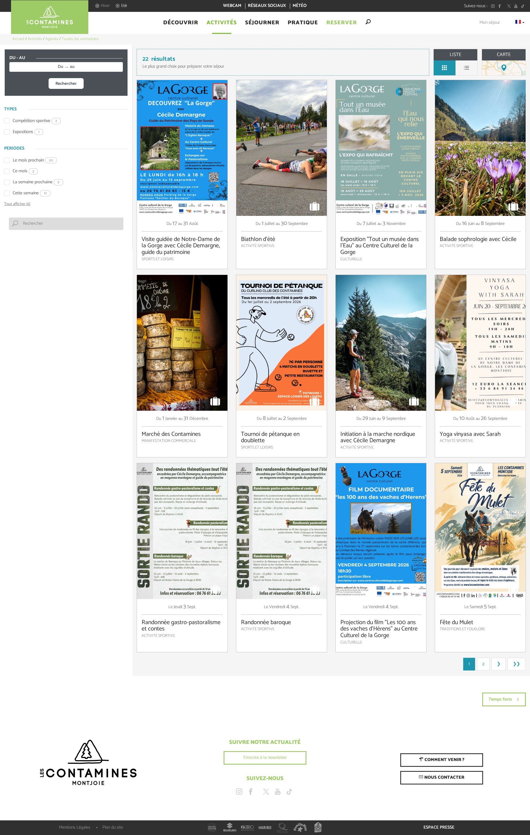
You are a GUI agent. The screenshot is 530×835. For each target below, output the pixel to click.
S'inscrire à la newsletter (265, 757)
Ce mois (23, 171)
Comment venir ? (443, 760)
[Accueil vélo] (318, 827)
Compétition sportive (35, 121)
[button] (180, 23)
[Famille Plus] (300, 827)
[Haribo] (265, 827)
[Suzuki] (230, 827)
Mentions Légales (74, 827)
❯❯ (516, 664)
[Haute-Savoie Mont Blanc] (212, 827)
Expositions (26, 132)
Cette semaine (30, 193)
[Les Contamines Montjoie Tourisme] (88, 763)
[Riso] (247, 827)
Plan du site (112, 827)
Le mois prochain (33, 160)
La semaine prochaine (36, 182)
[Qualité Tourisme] (283, 827)
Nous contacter (443, 777)
